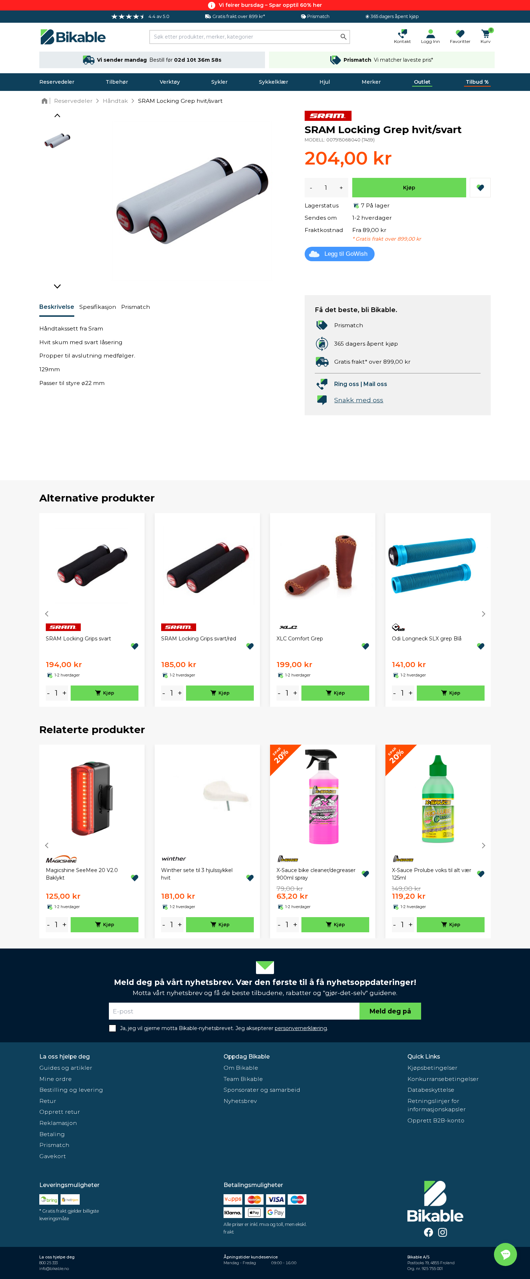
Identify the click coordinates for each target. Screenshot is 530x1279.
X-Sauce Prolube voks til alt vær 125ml (431, 874)
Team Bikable (243, 1079)
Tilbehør (117, 82)
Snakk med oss (358, 400)
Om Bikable (241, 1067)
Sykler (219, 82)
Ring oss (346, 384)
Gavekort (52, 1156)
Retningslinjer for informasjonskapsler (436, 1105)
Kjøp (409, 187)
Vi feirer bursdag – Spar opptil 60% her (270, 5)
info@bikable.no (54, 1268)
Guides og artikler (65, 1067)
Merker (371, 82)
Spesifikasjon (97, 306)
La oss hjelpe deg (64, 1056)
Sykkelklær (273, 82)
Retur (47, 1101)
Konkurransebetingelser (443, 1079)
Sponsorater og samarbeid (262, 1089)
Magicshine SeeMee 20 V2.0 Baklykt (82, 874)
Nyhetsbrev (240, 1101)
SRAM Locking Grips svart (78, 638)
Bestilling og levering (71, 1089)
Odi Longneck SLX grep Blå (426, 638)
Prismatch (135, 306)
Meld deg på (390, 1011)
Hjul (324, 82)
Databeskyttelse (430, 1089)
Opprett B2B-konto (435, 1120)
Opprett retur (59, 1111)
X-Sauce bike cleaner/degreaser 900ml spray (316, 874)
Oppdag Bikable (247, 1056)
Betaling (52, 1134)
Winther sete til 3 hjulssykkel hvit (197, 874)
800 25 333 (48, 1263)
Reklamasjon (58, 1123)
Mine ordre (55, 1079)
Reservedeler (56, 82)
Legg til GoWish (345, 253)
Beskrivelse (56, 306)
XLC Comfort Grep (300, 638)
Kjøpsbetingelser (432, 1067)
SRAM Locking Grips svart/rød (198, 638)
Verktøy (170, 82)
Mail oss (375, 384)
